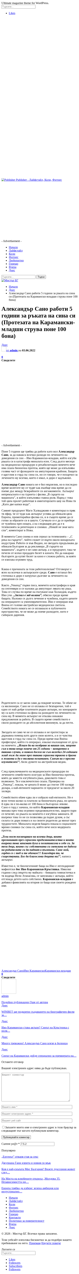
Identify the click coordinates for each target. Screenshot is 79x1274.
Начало (13, 247)
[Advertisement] (39, 57)
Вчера (12, 267)
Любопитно (16, 260)
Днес (12, 270)
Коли (12, 253)
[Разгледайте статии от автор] (8, 992)
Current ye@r (10, 1143)
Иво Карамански (34, 970)
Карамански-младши (58, 970)
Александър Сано (12, 970)
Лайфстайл (16, 250)
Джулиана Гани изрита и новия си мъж (26, 1162)
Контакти (15, 1217)
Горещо (13, 263)
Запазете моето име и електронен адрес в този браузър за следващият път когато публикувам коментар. (38, 1129)
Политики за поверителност (26, 1220)
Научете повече (51, 1243)
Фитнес (13, 257)
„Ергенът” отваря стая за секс (19, 1156)
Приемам (35, 1243)
